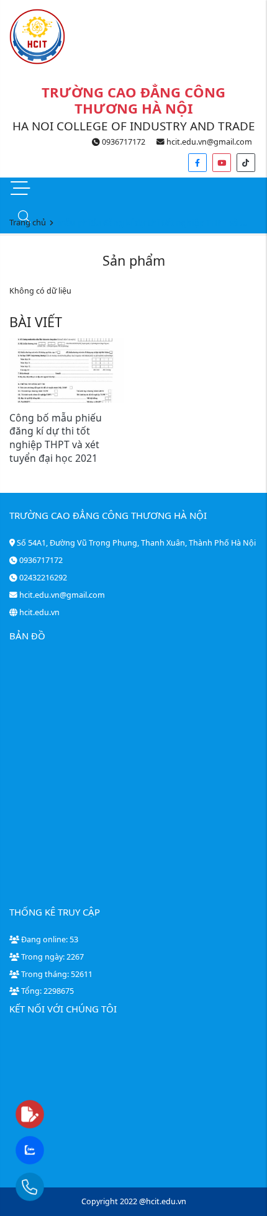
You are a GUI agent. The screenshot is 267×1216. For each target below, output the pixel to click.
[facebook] (197, 162)
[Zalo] (54, 1150)
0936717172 (122, 142)
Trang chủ (27, 222)
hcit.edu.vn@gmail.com (208, 142)
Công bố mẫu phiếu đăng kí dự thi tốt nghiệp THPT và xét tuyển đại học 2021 (55, 438)
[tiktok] (246, 162)
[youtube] (221, 162)
